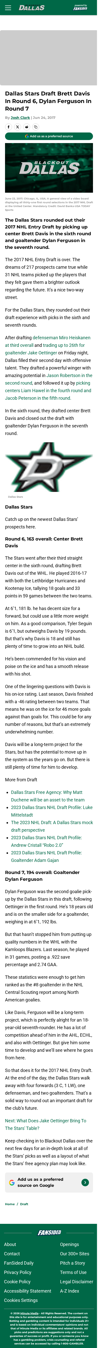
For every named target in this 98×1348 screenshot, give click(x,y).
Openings (69, 1244)
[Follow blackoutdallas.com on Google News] (85, 1182)
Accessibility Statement (27, 1291)
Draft (24, 1204)
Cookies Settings (21, 1300)
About (10, 1244)
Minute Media (29, 1313)
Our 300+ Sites (74, 1253)
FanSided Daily (19, 1263)
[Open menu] (8, 8)
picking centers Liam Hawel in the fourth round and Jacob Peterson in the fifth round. (48, 390)
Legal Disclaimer (76, 1281)
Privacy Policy (17, 1272)
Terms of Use (73, 1272)
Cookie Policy (17, 1281)
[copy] (35, 126)
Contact (12, 1253)
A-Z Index (69, 1291)
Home (10, 1204)
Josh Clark (20, 117)
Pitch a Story (72, 1263)
